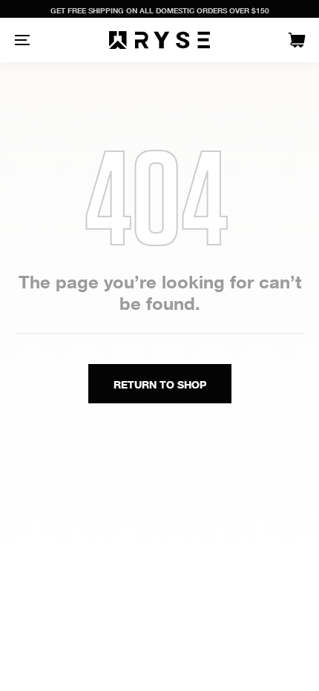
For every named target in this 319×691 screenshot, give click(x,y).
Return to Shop (160, 384)
